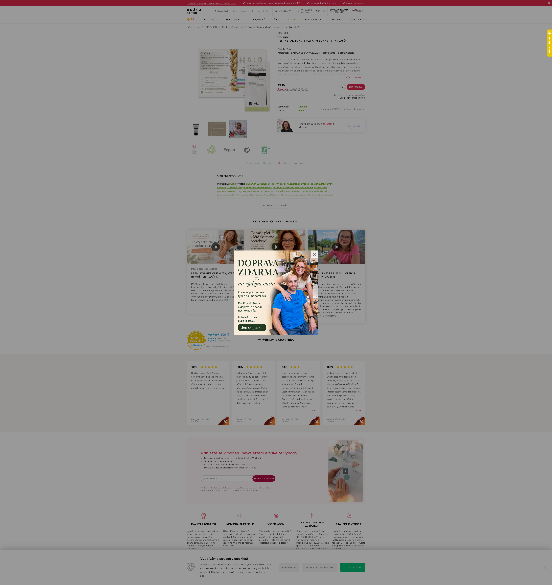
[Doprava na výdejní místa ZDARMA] (276, 292)
